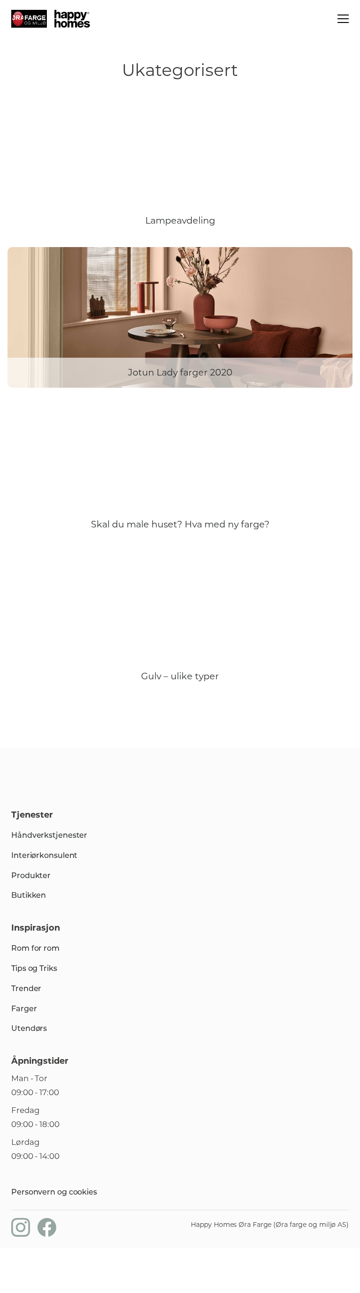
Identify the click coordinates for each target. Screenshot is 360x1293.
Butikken (28, 895)
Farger (24, 1008)
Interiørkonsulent (44, 855)
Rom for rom (35, 948)
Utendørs (29, 1028)
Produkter (31, 875)
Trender (26, 988)
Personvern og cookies (54, 1192)
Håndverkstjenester (49, 835)
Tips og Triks (34, 968)
